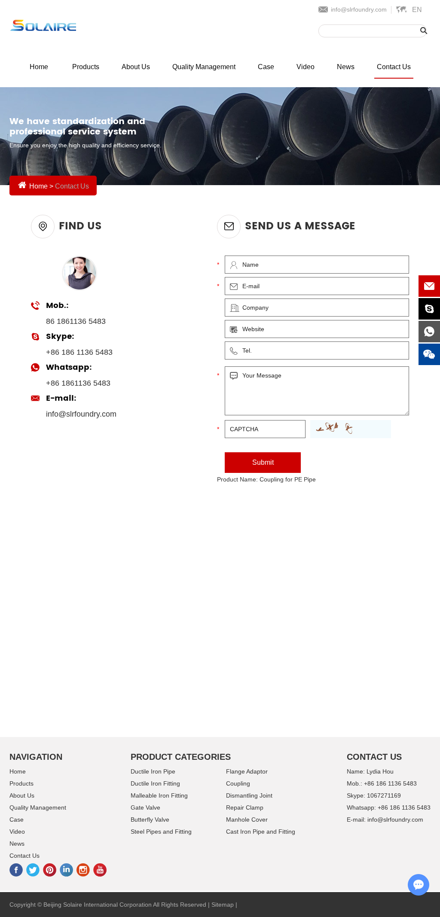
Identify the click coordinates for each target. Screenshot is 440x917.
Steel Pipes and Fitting (161, 831)
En (417, 9)
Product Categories (181, 757)
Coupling (238, 783)
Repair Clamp (244, 807)
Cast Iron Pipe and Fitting (260, 831)
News (345, 66)
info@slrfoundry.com (359, 9)
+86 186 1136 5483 (404, 807)
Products (85, 66)
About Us (136, 66)
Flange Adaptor (247, 771)
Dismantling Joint (249, 795)
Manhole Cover (247, 819)
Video (305, 66)
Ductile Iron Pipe (153, 771)
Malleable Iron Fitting (159, 795)
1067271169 (384, 795)
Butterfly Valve (150, 819)
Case (266, 66)
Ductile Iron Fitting (155, 783)
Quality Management (203, 66)
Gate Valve (145, 807)
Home (39, 66)
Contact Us (394, 66)
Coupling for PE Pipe (288, 479)
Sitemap (222, 904)
